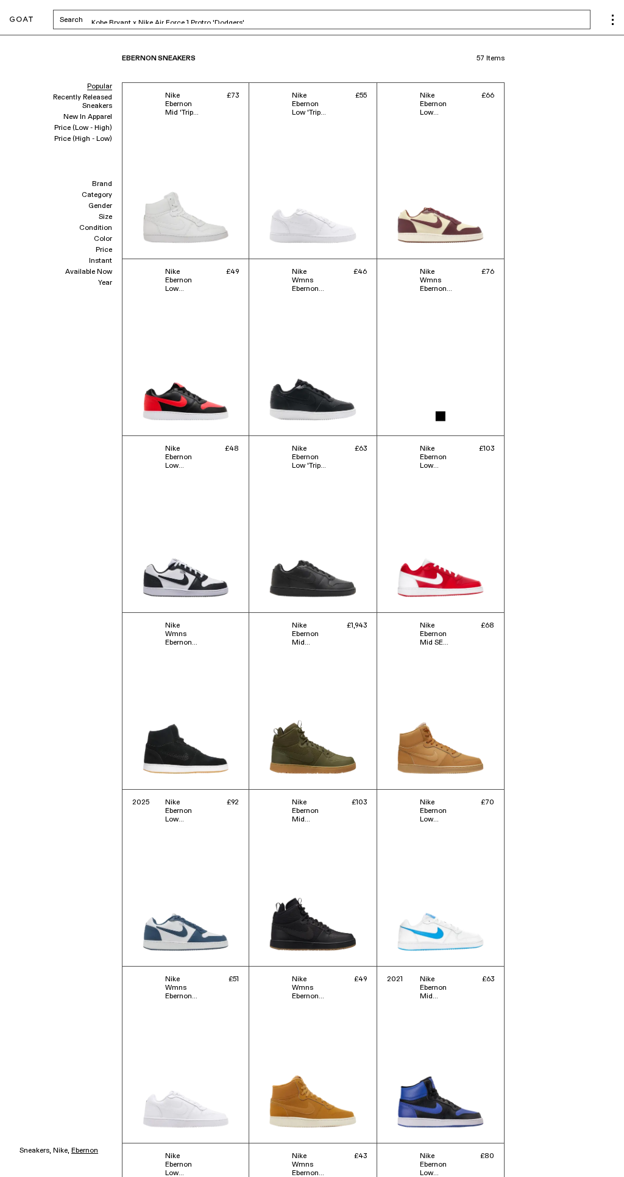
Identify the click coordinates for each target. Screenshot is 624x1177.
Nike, (61, 1150)
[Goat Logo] (21, 20)
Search (167, 19)
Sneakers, (35, 1150)
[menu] (612, 20)
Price (104, 250)
